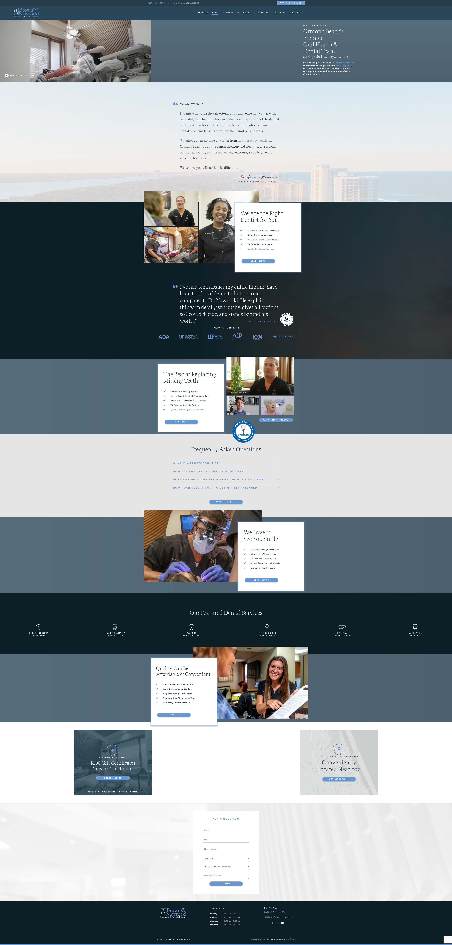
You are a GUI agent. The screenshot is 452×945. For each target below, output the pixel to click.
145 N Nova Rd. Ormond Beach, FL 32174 (185, 3)
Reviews (278, 13)
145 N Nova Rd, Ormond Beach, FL (278, 917)
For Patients (262, 13)
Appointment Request (291, 3)
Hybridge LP (202, 13)
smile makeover (220, 152)
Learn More (258, 261)
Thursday (214, 924)
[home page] (26, 13)
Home (215, 13)
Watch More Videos (275, 420)
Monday (213, 914)
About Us (226, 13)
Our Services (242, 13)
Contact (293, 13)
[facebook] (278, 923)
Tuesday (213, 917)
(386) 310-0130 (156, 3)
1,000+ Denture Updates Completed (187, 409)
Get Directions (339, 779)
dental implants (343, 65)
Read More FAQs (226, 502)
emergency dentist (255, 140)
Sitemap (253, 939)
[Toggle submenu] (232, 13)
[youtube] (282, 923)
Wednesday (215, 921)
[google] (273, 923)
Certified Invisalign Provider (260, 249)
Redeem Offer (113, 778)
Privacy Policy (261, 939)
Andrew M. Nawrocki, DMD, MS (258, 182)
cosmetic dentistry (344, 62)
